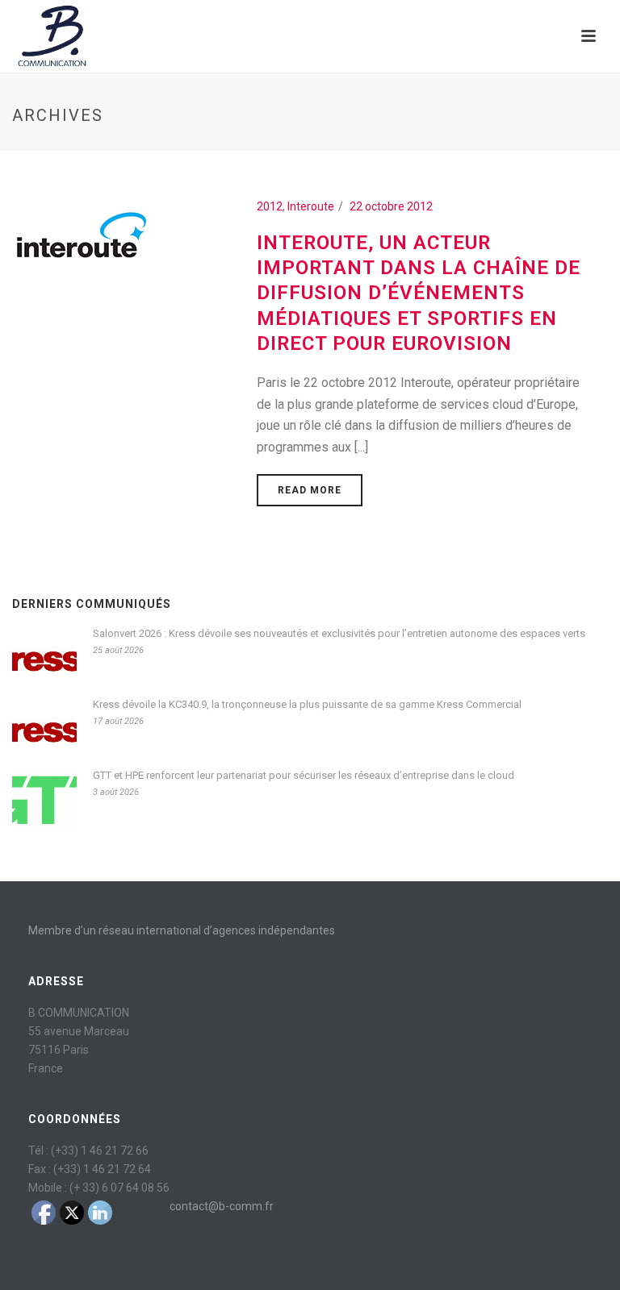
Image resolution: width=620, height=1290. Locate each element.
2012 (270, 206)
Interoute (310, 206)
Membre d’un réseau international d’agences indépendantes (181, 930)
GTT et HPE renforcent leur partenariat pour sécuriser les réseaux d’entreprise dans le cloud (303, 775)
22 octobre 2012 (391, 206)
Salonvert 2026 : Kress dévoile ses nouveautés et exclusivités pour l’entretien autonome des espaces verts (339, 633)
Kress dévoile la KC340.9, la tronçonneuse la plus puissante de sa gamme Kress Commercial (307, 704)
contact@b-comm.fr (222, 1206)
